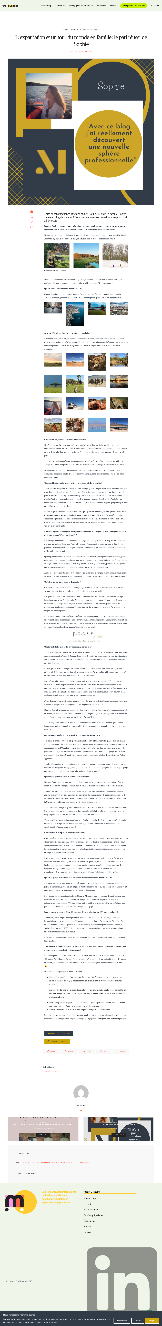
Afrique (66, 29)
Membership (46, 6)
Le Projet (88, 1204)
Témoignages (87, 29)
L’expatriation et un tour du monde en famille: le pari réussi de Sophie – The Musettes (55, 1162)
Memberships (90, 1198)
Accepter (152, 1321)
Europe (115, 1122)
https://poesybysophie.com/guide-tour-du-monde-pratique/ (103, 1019)
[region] (81, 1318)
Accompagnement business (79, 6)
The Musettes (87, 51)
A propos (58, 6)
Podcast (113, 6)
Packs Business (91, 1209)
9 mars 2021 (113, 1128)
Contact (87, 1232)
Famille (47, 1071)
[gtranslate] (155, 5)
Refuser (137, 1321)
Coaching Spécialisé (93, 1215)
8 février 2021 (37, 1128)
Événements (101, 6)
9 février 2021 (75, 51)
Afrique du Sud (75, 29)
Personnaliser (122, 1321)
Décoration (108, 1122)
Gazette (43, 1122)
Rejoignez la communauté (134, 6)
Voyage (96, 29)
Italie (122, 1122)
